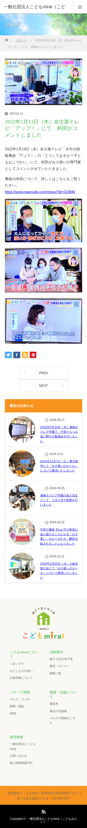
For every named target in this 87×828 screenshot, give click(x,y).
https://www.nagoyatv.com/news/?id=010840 (40, 192)
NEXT (43, 385)
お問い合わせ (18, 756)
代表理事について (21, 678)
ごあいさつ (17, 663)
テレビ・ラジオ (20, 699)
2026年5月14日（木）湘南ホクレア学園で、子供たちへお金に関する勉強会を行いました (59, 434)
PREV (43, 373)
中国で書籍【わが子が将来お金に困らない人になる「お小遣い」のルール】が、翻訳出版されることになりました (59, 536)
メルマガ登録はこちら (63, 720)
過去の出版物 (58, 711)
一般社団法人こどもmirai (23, 746)
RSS (43, 810)
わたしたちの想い (21, 671)
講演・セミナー (60, 666)
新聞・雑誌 (17, 706)
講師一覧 (55, 673)
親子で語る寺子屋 (61, 659)
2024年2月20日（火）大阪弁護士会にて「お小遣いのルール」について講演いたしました (59, 570)
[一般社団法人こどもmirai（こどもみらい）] (43, 636)
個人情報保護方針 (21, 763)
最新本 (54, 704)
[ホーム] (6, 38)
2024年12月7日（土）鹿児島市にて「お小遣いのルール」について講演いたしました (59, 466)
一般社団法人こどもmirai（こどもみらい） (52, 820)
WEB (13, 713)
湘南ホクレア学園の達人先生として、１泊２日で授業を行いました (59, 500)
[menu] (80, 7)
